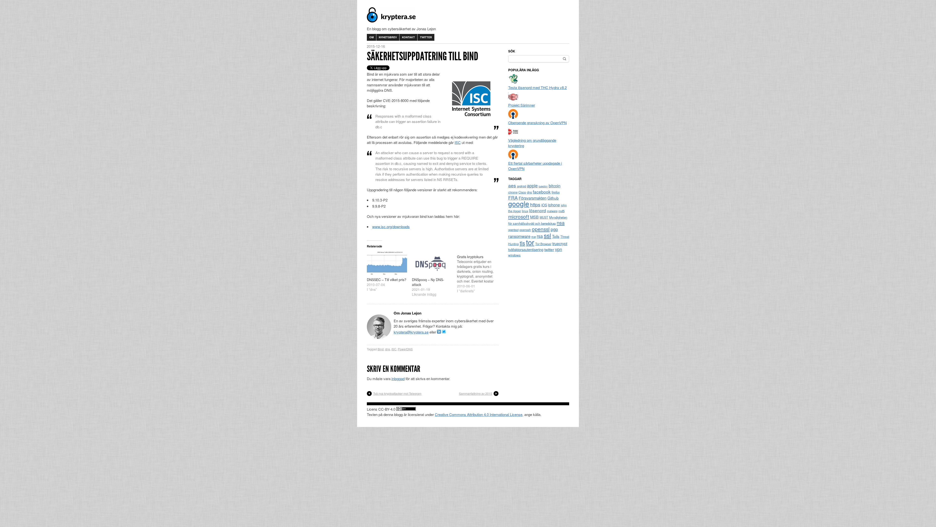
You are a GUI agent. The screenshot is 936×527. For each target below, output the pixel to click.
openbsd (513, 230)
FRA (513, 197)
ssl (547, 235)
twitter (549, 249)
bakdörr (543, 186)
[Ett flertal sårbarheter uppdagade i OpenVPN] (513, 157)
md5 (561, 211)
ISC (458, 142)
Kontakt (408, 37)
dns (387, 349)
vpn (558, 249)
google (518, 203)
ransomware (519, 236)
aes (512, 185)
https (535, 204)
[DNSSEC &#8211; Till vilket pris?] (387, 263)
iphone (554, 205)
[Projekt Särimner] (513, 99)
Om (371, 37)
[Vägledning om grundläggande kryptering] (513, 134)
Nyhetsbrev (388, 37)
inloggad (398, 378)
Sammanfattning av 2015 (475, 393)
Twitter (426, 37)
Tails (555, 236)
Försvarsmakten (532, 198)
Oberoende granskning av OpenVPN (537, 122)
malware (552, 211)
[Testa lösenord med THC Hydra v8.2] (513, 82)
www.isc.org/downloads (391, 226)
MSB (534, 217)
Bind (381, 349)
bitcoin (554, 186)
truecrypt (559, 243)
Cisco (522, 192)
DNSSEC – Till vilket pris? (386, 279)
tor (530, 242)
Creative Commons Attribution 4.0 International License (478, 414)
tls (522, 243)
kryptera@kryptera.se (411, 331)
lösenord (537, 210)
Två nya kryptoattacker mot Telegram (397, 393)
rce (533, 236)
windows (514, 255)
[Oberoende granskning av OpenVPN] (513, 117)
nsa (561, 222)
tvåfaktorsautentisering (525, 249)
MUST (544, 217)
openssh (525, 230)
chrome (512, 192)
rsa (540, 236)
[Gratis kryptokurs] (479, 272)
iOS (544, 205)
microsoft (518, 216)
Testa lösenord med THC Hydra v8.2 (537, 87)
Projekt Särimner (521, 105)
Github (553, 198)
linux (525, 211)
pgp (554, 229)
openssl (541, 229)
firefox (556, 192)
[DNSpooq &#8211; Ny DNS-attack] (432, 263)
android (521, 186)
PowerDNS (405, 349)
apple (532, 185)
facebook (542, 192)
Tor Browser (543, 244)
